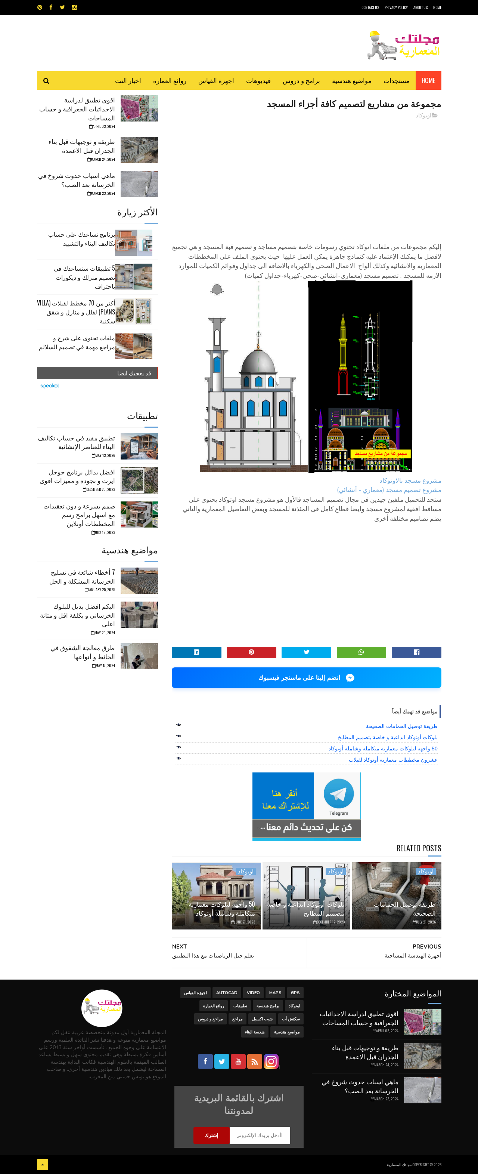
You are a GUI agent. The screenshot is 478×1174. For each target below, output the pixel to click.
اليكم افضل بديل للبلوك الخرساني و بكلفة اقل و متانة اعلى (77, 615)
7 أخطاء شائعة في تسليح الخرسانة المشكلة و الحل (82, 576)
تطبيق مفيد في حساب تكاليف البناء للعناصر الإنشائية (76, 442)
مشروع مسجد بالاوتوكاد (410, 480)
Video (253, 993)
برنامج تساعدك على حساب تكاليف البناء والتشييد (81, 239)
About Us (420, 7)
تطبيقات (240, 1006)
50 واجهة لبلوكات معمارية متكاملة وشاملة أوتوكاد (383, 749)
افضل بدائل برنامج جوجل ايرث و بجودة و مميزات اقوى (77, 476)
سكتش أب (291, 1019)
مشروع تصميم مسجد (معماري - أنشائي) (389, 490)
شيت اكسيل (262, 1019)
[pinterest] (40, 7)
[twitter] (62, 7)
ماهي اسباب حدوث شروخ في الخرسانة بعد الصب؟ (76, 179)
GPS (295, 993)
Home (428, 80)
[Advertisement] (306, 177)
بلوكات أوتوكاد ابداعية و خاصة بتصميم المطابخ (388, 737)
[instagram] (74, 7)
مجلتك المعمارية (399, 1164)
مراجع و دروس (210, 1019)
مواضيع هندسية (352, 80)
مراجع (237, 1019)
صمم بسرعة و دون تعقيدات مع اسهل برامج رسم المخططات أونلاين (79, 514)
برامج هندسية (268, 1006)
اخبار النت (128, 80)
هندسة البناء (255, 1032)
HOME (437, 7)
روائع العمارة (169, 80)
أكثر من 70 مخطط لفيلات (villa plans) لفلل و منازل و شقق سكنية (76, 311)
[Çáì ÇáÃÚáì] (42, 1164)
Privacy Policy (396, 7)
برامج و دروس (301, 80)
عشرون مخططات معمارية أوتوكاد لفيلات (393, 760)
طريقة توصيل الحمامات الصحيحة (402, 726)
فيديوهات (258, 80)
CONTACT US (370, 7)
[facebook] (51, 7)
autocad (227, 993)
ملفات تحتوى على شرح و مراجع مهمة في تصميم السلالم (77, 342)
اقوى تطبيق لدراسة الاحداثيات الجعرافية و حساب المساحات (77, 108)
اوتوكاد (423, 115)
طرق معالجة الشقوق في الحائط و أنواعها (82, 652)
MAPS (275, 993)
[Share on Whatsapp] (362, 652)
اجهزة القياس (216, 80)
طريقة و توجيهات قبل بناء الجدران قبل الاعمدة (82, 145)
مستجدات (397, 80)
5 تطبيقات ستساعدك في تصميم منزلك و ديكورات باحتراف (84, 277)
